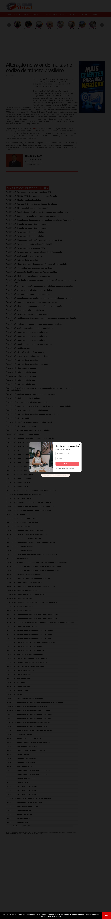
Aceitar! (106, 915)
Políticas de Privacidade (77, 914)
